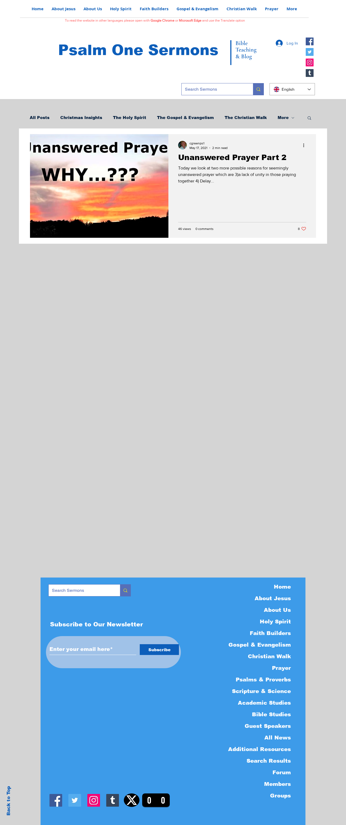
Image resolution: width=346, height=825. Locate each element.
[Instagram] (310, 62)
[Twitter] (310, 52)
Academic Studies (264, 703)
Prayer (281, 668)
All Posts (39, 117)
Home (282, 587)
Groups (280, 796)
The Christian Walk (246, 117)
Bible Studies (271, 714)
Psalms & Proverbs (263, 680)
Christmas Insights (81, 117)
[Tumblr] (310, 73)
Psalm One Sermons (138, 50)
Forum (281, 772)
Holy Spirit (275, 621)
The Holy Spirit (129, 117)
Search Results (269, 761)
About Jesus (273, 598)
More (283, 117)
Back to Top (8, 801)
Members (277, 784)
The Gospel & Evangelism (185, 117)
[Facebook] (310, 41)
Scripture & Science (261, 691)
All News (277, 738)
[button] (309, 118)
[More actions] (305, 145)
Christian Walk (269, 656)
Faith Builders (270, 633)
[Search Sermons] (258, 89)
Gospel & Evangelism (259, 645)
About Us (277, 610)
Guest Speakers (268, 726)
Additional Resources (259, 749)
